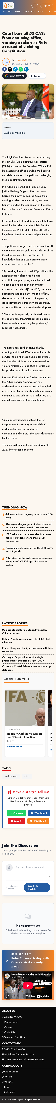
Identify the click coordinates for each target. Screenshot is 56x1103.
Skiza (6, 1087)
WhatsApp (18, 813)
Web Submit (40, 813)
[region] (28, 721)
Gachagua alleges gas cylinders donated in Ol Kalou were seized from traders (29, 525)
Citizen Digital (11, 1071)
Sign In (47, 5)
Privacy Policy (11, 1022)
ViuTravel (8, 1081)
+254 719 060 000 (15, 1049)
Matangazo (9, 1092)
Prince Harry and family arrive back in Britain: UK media (27, 649)
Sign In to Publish (33, 887)
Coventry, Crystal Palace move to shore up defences (26, 668)
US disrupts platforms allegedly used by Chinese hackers (24, 631)
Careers (8, 1027)
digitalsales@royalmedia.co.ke (19, 1054)
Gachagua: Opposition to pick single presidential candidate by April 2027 (23, 658)
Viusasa (8, 1076)
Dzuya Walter (21, 60)
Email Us (18, 820)
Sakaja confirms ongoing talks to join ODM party (29, 515)
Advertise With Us (13, 1017)
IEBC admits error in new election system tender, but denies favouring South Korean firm (29, 538)
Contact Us (9, 1032)
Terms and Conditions (14, 1037)
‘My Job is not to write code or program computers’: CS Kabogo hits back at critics (29, 561)
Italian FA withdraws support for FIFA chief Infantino (26, 640)
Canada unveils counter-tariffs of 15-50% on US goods (29, 549)
